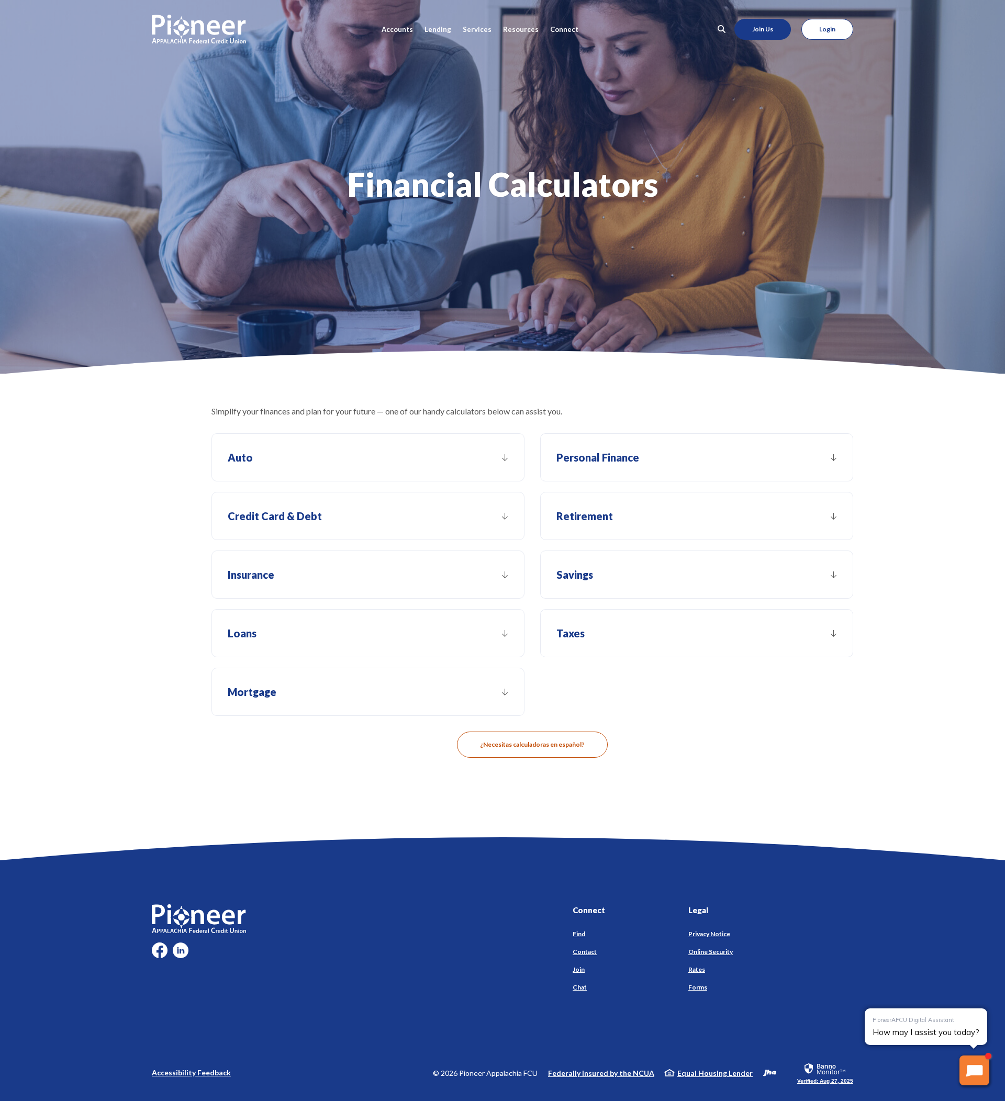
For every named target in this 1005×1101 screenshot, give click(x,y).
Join (579, 969)
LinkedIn (180, 954)
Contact (585, 952)
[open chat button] (974, 1070)
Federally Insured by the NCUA (601, 1073)
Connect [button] (564, 29)
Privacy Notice (709, 934)
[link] (825, 1073)
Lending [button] (438, 29)
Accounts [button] (397, 29)
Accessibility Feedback (191, 1072)
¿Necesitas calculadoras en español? (532, 744)
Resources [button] (521, 29)
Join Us (762, 29)
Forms (697, 987)
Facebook (160, 954)
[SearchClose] (721, 29)
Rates (696, 969)
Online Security (710, 952)
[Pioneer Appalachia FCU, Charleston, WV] (199, 29)
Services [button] (477, 29)
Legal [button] (698, 910)
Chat (580, 987)
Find (579, 934)
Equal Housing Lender (715, 1073)
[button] (367, 457)
